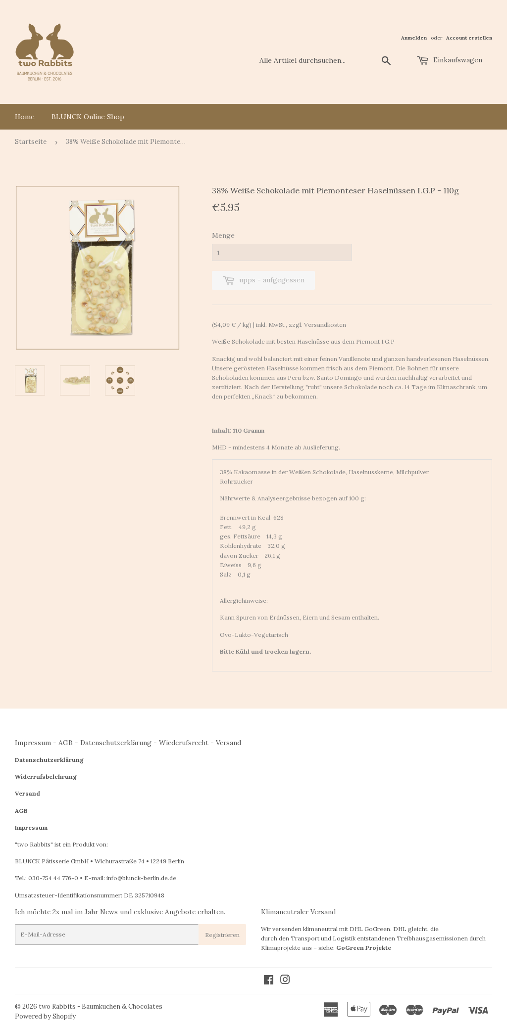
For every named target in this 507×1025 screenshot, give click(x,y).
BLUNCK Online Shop (87, 116)
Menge (223, 235)
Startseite (31, 141)
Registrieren (222, 934)
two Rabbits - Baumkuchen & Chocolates (100, 1006)
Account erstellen (469, 38)
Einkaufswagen (456, 59)
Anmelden (414, 38)
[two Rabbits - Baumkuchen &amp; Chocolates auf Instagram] (285, 981)
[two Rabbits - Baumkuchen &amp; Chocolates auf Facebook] (268, 981)
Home (25, 116)
